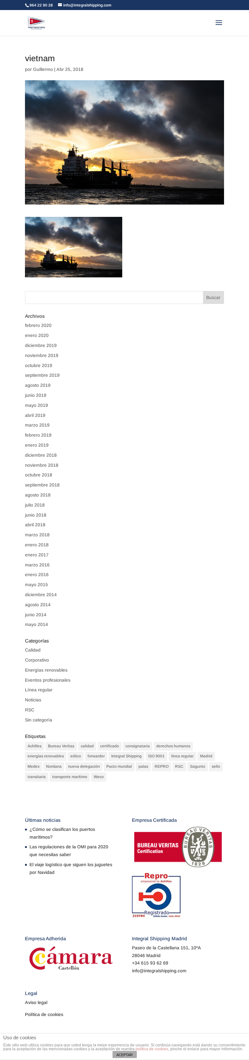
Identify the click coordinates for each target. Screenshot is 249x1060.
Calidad (33, 650)
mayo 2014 (36, 624)
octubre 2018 (38, 474)
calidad (87, 746)
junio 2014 (35, 614)
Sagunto (197, 766)
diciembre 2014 (41, 594)
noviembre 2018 (41, 465)
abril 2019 (35, 415)
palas (143, 766)
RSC (29, 709)
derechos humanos (173, 746)
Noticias (33, 699)
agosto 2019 (38, 385)
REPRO (162, 766)
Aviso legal (36, 1002)
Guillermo (43, 69)
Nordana (54, 766)
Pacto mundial (119, 766)
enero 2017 (37, 554)
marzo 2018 (37, 534)
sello (216, 766)
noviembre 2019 (41, 355)
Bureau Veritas (61, 746)
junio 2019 (35, 395)
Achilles (35, 746)
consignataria (137, 746)
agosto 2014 (38, 604)
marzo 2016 (37, 564)
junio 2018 (35, 515)
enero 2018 (37, 544)
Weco (99, 777)
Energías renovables (46, 670)
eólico (75, 756)
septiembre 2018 (42, 484)
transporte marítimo (69, 777)
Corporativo (37, 660)
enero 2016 (37, 574)
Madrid (206, 756)
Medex (34, 766)
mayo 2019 (36, 405)
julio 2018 (35, 505)
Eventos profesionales (47, 680)
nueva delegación (84, 766)
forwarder (96, 756)
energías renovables (46, 756)
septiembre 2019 (42, 375)
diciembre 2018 (41, 455)
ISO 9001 (156, 756)
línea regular (182, 756)
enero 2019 (37, 445)
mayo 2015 (36, 584)
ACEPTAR (124, 1055)
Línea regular (39, 689)
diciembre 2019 (41, 345)
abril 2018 (35, 524)
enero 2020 (37, 335)
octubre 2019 (38, 365)
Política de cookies (44, 1014)
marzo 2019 (37, 425)
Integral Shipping (126, 756)
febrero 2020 (38, 325)
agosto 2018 (38, 494)
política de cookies (152, 1049)
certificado (109, 746)
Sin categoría (38, 719)
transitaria (37, 777)
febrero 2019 (38, 435)
